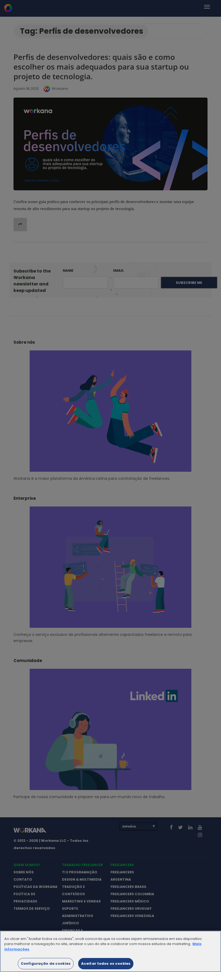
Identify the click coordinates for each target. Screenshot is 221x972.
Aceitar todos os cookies (105, 963)
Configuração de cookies (46, 963)
